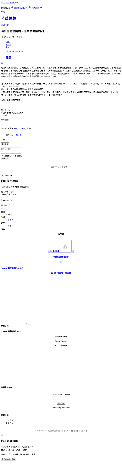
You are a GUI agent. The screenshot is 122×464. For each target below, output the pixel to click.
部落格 (8, 45)
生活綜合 (20, 37)
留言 (22, 128)
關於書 (18, 135)
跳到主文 (5, 25)
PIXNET (43, 431)
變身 (8, 57)
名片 (8, 47)
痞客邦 (17, 128)
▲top (3, 139)
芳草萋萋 (8, 18)
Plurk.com (28, 323)
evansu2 (4, 115)
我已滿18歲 (6, 459)
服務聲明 (84, 431)
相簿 (8, 42)
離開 (13, 459)
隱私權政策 (74, 431)
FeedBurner (66, 407)
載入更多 (5, 144)
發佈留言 (5, 158)
